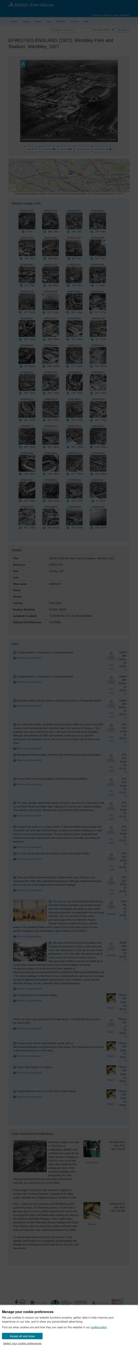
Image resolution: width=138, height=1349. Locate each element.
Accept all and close (22, 1336)
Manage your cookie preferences (28, 1312)
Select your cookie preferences (22, 1343)
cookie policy (99, 1327)
